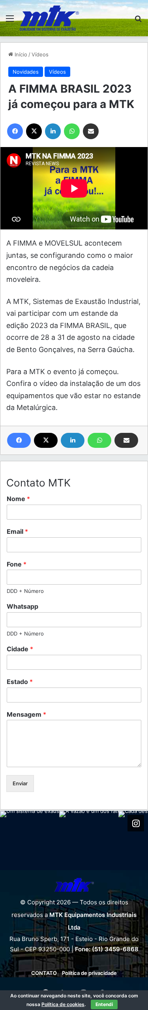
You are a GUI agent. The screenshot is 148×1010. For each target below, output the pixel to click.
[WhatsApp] (99, 440)
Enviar (20, 783)
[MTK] (49, 18)
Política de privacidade (89, 973)
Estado (20, 682)
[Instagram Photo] (29, 840)
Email (17, 531)
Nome (18, 499)
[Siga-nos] (135, 823)
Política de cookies (62, 1004)
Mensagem (26, 714)
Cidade (20, 649)
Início (20, 54)
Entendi (104, 1004)
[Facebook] (19, 440)
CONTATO (44, 973)
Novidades (26, 72)
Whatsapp (22, 606)
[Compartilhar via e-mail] (126, 440)
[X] (46, 440)
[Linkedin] (72, 440)
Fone (16, 564)
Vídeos (40, 54)
